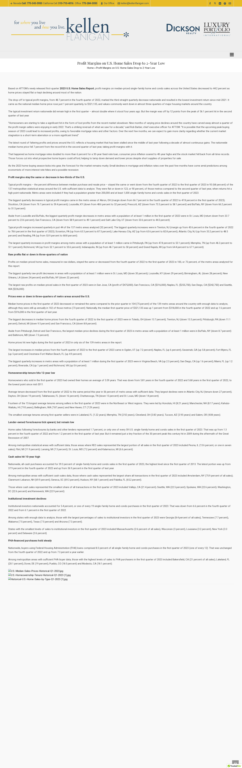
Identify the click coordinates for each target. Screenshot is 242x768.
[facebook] (210, 3)
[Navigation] (232, 54)
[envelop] (230, 3)
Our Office (109, 3)
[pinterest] (225, 3)
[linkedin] (220, 3)
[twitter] (215, 3)
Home (90, 67)
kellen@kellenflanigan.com (135, 3)
